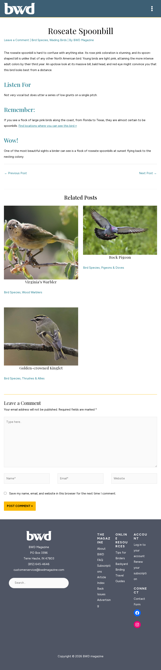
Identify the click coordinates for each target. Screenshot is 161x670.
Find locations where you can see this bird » (47, 126)
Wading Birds (58, 40)
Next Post (148, 173)
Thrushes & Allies (33, 378)
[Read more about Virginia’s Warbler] (41, 242)
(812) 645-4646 (38, 564)
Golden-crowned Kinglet (41, 367)
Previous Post (15, 173)
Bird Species (39, 40)
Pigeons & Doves (112, 267)
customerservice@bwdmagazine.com (39, 570)
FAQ (100, 560)
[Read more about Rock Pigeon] (120, 230)
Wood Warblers (32, 292)
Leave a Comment (16, 40)
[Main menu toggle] (152, 9)
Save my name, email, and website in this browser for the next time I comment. (62, 493)
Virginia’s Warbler (41, 281)
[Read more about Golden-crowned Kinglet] (41, 336)
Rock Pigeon (120, 257)
